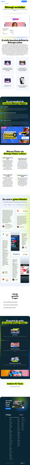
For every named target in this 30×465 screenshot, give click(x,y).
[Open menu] (28, 1)
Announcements (23, 419)
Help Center (23, 420)
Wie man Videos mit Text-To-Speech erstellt (11, 449)
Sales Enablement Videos (19, 440)
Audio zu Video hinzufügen (11, 419)
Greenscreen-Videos (11, 442)
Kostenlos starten (24, 1)
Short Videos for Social (19, 419)
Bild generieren (16, 19)
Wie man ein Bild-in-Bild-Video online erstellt (11, 445)
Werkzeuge (11, 417)
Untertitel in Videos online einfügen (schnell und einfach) (11, 425)
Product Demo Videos (18, 423)
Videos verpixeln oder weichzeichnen (11, 439)
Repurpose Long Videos (19, 430)
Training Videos (19, 421)
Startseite (2, 3)
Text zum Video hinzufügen (11, 422)
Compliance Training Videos (19, 438)
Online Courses (19, 425)
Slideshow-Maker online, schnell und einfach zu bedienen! (11, 454)
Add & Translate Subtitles (19, 428)
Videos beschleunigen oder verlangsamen (11, 458)
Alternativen (15, 417)
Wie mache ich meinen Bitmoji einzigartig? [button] (11, 304)
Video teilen (11, 451)
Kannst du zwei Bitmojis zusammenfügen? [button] (11, 302)
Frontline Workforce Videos (19, 443)
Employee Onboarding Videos (19, 433)
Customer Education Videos (19, 435)
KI (4, 3)
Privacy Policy (22, 427)
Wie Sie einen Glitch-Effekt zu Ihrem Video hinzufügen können (11, 430)
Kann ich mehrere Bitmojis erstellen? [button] (10, 307)
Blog (22, 421)
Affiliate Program (23, 424)
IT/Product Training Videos (19, 445)
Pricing (22, 418)
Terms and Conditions (23, 429)
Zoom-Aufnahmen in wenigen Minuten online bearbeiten (11, 435)
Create (19, 417)
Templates (23, 422)
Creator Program (23, 426)
